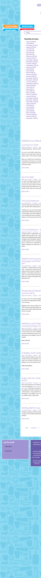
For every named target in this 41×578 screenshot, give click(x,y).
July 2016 (29, 69)
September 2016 (31, 65)
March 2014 (29, 112)
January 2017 (30, 58)
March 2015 (29, 92)
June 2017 (29, 51)
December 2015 (31, 78)
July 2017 (29, 49)
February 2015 (30, 94)
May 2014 (29, 109)
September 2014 (31, 101)
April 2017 (29, 54)
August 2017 (30, 47)
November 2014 (31, 100)
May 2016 (29, 71)
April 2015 (29, 91)
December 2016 (31, 60)
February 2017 (30, 56)
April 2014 (29, 111)
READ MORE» (25, 167)
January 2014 (30, 116)
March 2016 (29, 72)
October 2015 (30, 82)
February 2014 (30, 114)
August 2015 (30, 85)
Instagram (35, 447)
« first (26, 428)
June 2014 (29, 107)
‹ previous (34, 428)
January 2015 (30, 96)
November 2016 (31, 61)
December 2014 (31, 98)
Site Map (36, 463)
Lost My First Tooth (30, 145)
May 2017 (29, 52)
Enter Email (8, 451)
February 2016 (30, 74)
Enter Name (8, 446)
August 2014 (30, 103)
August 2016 (30, 67)
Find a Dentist (36, 457)
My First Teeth (28, 177)
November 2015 (31, 80)
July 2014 (29, 105)
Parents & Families (10, 28)
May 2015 (29, 89)
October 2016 (30, 63)
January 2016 (30, 76)
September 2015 (31, 83)
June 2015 (29, 87)
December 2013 (31, 118)
